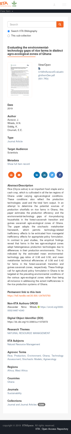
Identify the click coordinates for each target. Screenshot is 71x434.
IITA (38, 429)
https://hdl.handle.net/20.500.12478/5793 (28, 295)
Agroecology (49, 359)
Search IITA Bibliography (24, 31)
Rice (9, 355)
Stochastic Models (32, 359)
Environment (34, 355)
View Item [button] (5, 11)
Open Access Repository (55, 429)
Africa (10, 370)
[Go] (60, 24)
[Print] (11, 175)
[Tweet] (52, 175)
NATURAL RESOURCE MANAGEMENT (28, 333)
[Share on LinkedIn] (37, 175)
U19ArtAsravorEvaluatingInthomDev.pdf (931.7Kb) (51, 75)
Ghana (46, 355)
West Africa (21, 370)
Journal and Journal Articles (22, 404)
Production (19, 355)
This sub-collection (21, 35)
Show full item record (18, 164)
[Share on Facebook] (60, 175)
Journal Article (15, 141)
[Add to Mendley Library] (44, 175)
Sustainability (14, 393)
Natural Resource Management (23, 344)
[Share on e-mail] (19, 175)
